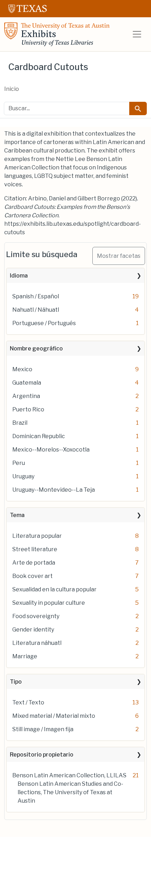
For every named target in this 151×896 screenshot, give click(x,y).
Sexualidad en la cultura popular (54, 589)
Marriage (24, 656)
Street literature (34, 549)
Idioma (19, 275)
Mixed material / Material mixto (53, 716)
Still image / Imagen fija (42, 729)
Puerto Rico (28, 409)
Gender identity (33, 629)
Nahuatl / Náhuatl (35, 309)
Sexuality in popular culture (48, 602)
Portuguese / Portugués (44, 323)
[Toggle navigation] (137, 34)
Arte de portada (33, 562)
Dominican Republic (38, 436)
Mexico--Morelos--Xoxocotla (51, 449)
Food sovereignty (35, 616)
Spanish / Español (35, 296)
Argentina (26, 396)
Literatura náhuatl (36, 643)
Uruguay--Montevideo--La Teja (53, 489)
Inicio (11, 89)
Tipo (16, 681)
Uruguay (23, 476)
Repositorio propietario (41, 754)
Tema (17, 515)
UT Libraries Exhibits (57, 34)
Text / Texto (28, 702)
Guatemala (26, 382)
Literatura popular (37, 536)
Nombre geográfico (36, 348)
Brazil (19, 422)
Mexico (22, 369)
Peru (18, 463)
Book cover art (32, 576)
